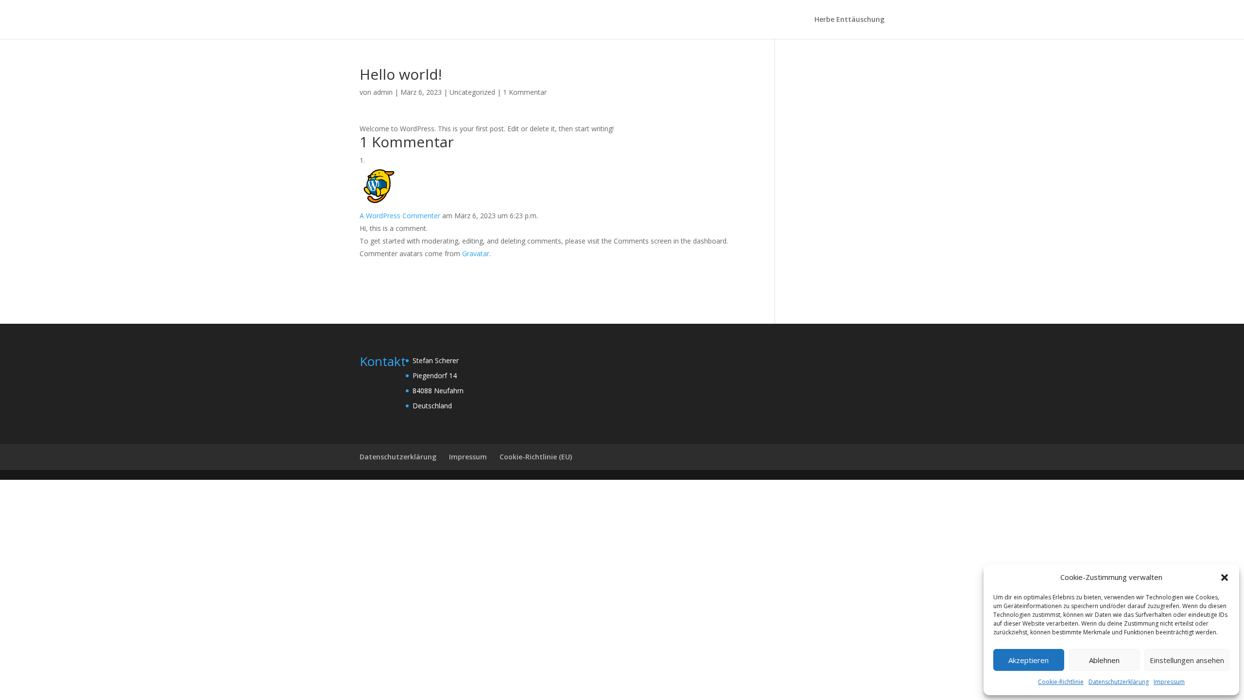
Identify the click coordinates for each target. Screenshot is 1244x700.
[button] (1224, 577)
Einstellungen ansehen (1187, 660)
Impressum (1169, 682)
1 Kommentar (525, 92)
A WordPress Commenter (400, 215)
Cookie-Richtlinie (1061, 682)
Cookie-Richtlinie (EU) (536, 456)
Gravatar (475, 253)
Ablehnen (1104, 660)
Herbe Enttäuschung (849, 20)
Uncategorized (472, 92)
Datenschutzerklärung (1118, 682)
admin (383, 92)
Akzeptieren (1028, 660)
